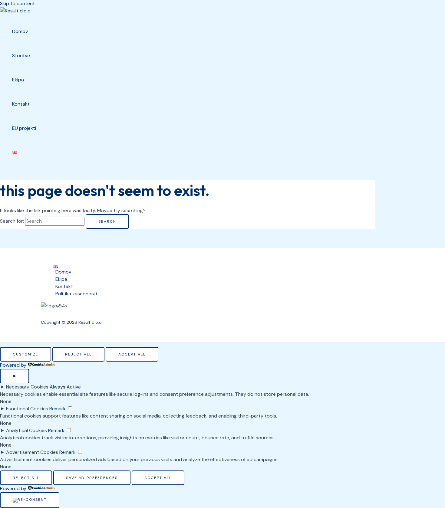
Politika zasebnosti (76, 293)
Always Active (65, 387)
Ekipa (61, 279)
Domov (63, 272)
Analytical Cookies (26, 430)
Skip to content (17, 3)
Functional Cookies (27, 408)
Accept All (132, 354)
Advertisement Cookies (32, 452)
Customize (25, 354)
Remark (57, 408)
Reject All (78, 354)
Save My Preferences (92, 477)
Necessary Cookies (27, 387)
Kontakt (64, 286)
